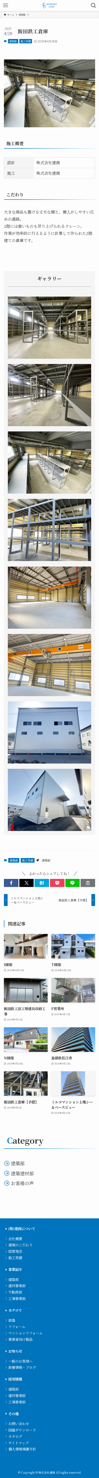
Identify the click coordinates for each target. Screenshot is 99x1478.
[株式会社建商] (49, 5)
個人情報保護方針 (22, 1448)
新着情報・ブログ (22, 1367)
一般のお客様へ (20, 1361)
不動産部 (15, 1292)
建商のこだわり (20, 1244)
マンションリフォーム (25, 1332)
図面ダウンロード (22, 1429)
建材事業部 (17, 1285)
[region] (49, 93)
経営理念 (15, 1251)
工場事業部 (17, 1298)
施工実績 (26, 41)
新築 (11, 1320)
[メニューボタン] (5, 5)
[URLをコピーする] (88, 883)
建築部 (13, 41)
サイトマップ (18, 1442)
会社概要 (15, 1238)
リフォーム (16, 1326)
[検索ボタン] (93, 5)
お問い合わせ (18, 1423)
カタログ (15, 1436)
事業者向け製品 (20, 1339)
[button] (9, 93)
